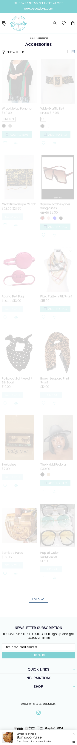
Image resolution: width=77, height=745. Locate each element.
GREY (10, 126)
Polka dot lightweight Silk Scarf (17, 380)
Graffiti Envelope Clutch (19, 204)
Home (32, 38)
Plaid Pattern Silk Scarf (56, 296)
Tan (48, 474)
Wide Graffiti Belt (52, 108)
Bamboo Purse (12, 553)
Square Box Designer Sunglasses (55, 206)
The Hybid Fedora (53, 464)
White (48, 126)
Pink (48, 218)
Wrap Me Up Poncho (17, 108)
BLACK (4, 126)
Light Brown (67, 218)
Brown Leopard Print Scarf (54, 380)
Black (42, 126)
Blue (54, 218)
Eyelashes (9, 464)
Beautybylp (18, 23)
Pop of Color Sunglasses (49, 555)
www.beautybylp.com (38, 8)
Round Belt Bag (13, 296)
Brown (42, 218)
